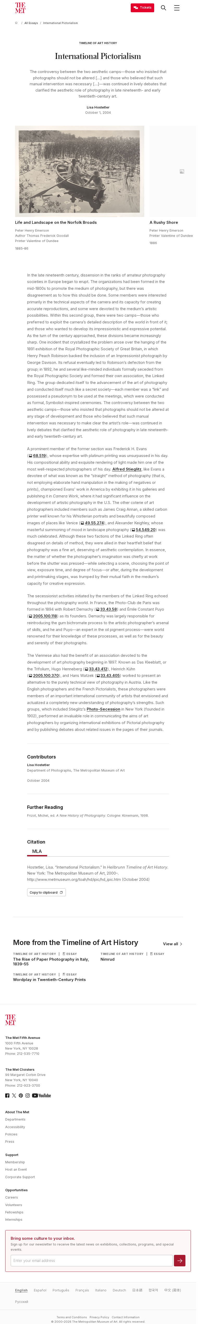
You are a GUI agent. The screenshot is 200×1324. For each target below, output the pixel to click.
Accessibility (15, 1127)
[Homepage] (20, 8)
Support (11, 1155)
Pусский (21, 1302)
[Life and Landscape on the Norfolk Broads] (79, 171)
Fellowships (14, 1212)
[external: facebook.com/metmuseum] (7, 1095)
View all (170, 944)
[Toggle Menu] (177, 8)
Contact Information (126, 1317)
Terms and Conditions (72, 1317)
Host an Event (16, 1169)
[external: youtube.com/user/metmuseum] (41, 1095)
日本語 (137, 1290)
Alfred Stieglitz (126, 469)
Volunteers (13, 1205)
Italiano (101, 1290)
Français (82, 1290)
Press (9, 1142)
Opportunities (16, 1190)
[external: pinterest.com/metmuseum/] (21, 1095)
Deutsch (119, 1290)
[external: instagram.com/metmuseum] (28, 1095)
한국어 (153, 1290)
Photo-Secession (103, 709)
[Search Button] (163, 8)
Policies (11, 1134)
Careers (11, 1197)
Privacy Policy (99, 1317)
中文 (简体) (172, 1290)
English (21, 1290)
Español (40, 1290)
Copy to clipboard (44, 892)
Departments (15, 1119)
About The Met (17, 1112)
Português (61, 1290)
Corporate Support (20, 1177)
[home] (17, 23)
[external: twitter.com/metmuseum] (14, 1095)
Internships (13, 1219)
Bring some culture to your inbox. (43, 1238)
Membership (15, 1162)
